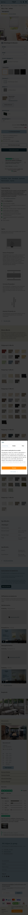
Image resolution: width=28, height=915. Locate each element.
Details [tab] (14, 445)
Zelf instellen (13, 471)
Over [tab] (23, 445)
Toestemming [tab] (5, 445)
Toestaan (14, 468)
